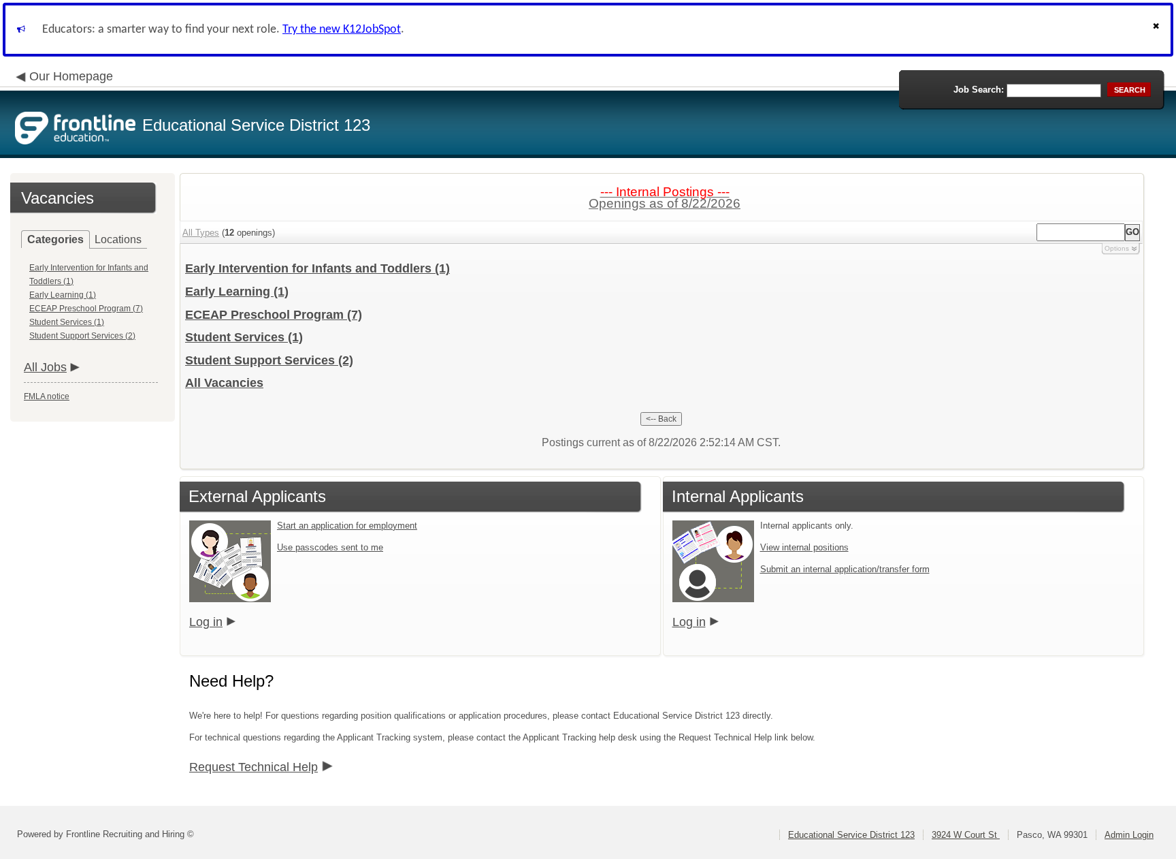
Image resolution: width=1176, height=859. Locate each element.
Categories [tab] (55, 239)
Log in (206, 622)
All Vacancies (224, 383)
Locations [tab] (118, 239)
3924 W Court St (966, 835)
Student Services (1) (66, 322)
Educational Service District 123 (851, 835)
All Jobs (45, 367)
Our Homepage (71, 76)
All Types (200, 233)
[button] (1157, 29)
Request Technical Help (253, 767)
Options (1117, 248)
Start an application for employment (347, 525)
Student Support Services (269, 360)
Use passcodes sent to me (330, 547)
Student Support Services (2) (82, 336)
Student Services (244, 337)
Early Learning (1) (62, 295)
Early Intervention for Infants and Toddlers (317, 268)
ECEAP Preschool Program (273, 315)
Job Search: (978, 89)
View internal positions (804, 547)
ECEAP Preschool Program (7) (86, 308)
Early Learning (237, 291)
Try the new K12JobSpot (341, 29)
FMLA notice (46, 396)
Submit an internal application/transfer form (845, 569)
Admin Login (1129, 835)
